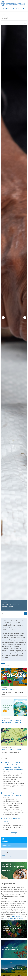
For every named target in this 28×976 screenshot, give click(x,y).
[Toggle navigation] (25, 22)
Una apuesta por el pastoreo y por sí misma (12, 794)
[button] (24, 317)
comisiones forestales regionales (13, 918)
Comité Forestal (8, 690)
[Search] (26, 8)
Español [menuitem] (15, 8)
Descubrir (5, 8)
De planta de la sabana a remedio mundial (11, 605)
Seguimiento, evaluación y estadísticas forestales (11, 948)
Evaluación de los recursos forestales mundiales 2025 (12, 721)
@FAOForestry (6, 845)
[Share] (23, 8)
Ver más (14, 834)
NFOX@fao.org (6, 856)
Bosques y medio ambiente (12, 968)
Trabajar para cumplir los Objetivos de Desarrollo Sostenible (11, 928)
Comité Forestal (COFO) (17, 916)
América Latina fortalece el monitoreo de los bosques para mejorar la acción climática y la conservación (13, 766)
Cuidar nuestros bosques (11, 750)
